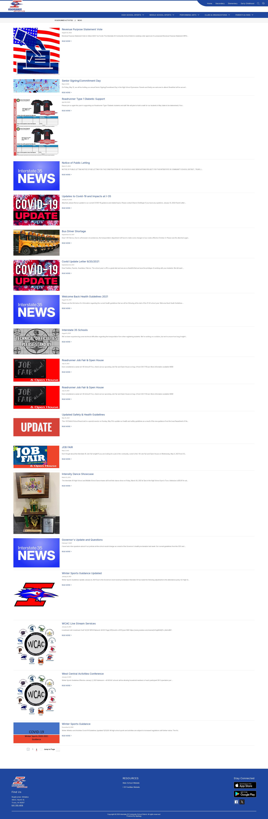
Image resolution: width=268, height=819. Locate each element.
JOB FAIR (67, 447)
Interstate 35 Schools (75, 329)
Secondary (220, 3)
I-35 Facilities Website (131, 787)
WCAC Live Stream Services (79, 623)
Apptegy (139, 816)
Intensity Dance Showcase (78, 473)
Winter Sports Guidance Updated (82, 573)
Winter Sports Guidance (76, 723)
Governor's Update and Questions (82, 539)
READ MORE (67, 41)
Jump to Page (49, 749)
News (80, 20)
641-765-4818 (17, 805)
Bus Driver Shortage (74, 231)
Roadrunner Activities (64, 20)
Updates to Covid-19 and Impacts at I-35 (86, 196)
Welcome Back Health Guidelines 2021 (85, 296)
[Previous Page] (28, 749)
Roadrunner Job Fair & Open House (83, 360)
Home (209, 3)
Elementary (233, 3)
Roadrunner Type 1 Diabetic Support (83, 98)
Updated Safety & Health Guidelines (83, 414)
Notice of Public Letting (76, 162)
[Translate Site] (263, 3)
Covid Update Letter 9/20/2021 (80, 261)
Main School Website (131, 783)
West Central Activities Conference (83, 673)
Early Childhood (247, 3)
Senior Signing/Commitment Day (81, 80)
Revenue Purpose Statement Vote (82, 29)
